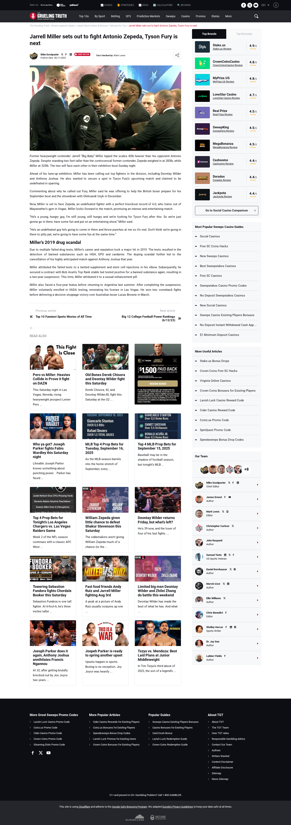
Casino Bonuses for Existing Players (172, 727)
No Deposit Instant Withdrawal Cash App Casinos (229, 325)
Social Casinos (210, 236)
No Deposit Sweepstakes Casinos (222, 295)
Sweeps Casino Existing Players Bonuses (227, 315)
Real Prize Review (223, 114)
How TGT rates (220, 733)
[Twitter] (249, 5)
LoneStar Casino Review (226, 98)
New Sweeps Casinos (214, 256)
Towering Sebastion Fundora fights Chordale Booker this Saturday (52, 590)
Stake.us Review (222, 48)
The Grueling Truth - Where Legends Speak (52, 25)
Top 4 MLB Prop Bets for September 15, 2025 (157, 446)
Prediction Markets (148, 16)
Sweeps (170, 16)
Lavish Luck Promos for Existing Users (114, 738)
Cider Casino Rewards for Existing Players (116, 721)
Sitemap (216, 773)
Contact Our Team (222, 744)
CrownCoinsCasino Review (228, 65)
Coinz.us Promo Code (214, 420)
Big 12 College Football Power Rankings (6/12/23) (151, 318)
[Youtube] (255, 5)
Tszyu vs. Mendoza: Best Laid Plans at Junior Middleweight (157, 655)
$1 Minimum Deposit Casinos (219, 335)
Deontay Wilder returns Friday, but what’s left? (156, 520)
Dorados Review (222, 180)
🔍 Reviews (184, 5)
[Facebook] (243, 5)
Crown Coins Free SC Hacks (218, 371)
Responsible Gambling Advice (228, 738)
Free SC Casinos (211, 276)
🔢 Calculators (162, 5)
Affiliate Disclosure (222, 767)
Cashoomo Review (223, 163)
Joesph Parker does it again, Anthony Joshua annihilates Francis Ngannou (51, 657)
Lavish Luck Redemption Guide (169, 738)
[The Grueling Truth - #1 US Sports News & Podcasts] (53, 16)
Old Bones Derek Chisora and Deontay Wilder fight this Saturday (105, 379)
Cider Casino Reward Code (217, 410)
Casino (185, 16)
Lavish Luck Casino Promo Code (52, 721)
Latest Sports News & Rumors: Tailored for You (101, 25)
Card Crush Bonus (162, 733)
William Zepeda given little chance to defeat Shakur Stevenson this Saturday (103, 524)
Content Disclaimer (222, 761)
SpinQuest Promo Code (215, 430)
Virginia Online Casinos (215, 381)
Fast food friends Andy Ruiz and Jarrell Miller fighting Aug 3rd (103, 590)
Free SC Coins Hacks (214, 246)
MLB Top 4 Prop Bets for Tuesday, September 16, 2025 (104, 448)
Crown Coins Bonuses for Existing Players (228, 390)
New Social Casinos (213, 305)
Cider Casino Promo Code (48, 733)
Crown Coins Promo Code (48, 738)
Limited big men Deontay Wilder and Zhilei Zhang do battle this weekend (158, 590)
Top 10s (84, 16)
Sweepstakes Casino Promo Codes (223, 285)
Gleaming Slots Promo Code (49, 744)
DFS (128, 16)
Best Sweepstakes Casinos (218, 266)
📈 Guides (106, 5)
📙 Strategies (125, 5)
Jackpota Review (222, 196)
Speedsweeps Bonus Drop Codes (222, 439)
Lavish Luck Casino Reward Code (222, 400)
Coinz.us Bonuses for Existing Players (114, 727)
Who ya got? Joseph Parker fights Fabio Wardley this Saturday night (50, 450)
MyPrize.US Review (223, 81)
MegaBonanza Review (225, 147)
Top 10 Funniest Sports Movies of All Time (61, 316)
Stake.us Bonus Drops (214, 361)
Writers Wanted (220, 756)
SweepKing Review (223, 130)
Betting (115, 16)
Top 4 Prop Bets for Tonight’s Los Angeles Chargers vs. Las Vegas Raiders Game (51, 524)
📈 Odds (143, 5)
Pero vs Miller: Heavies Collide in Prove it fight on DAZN (51, 379)
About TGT (218, 721)
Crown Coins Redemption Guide (170, 744)
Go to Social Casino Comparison (226, 210)
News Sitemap (220, 779)
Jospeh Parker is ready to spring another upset (103, 653)
